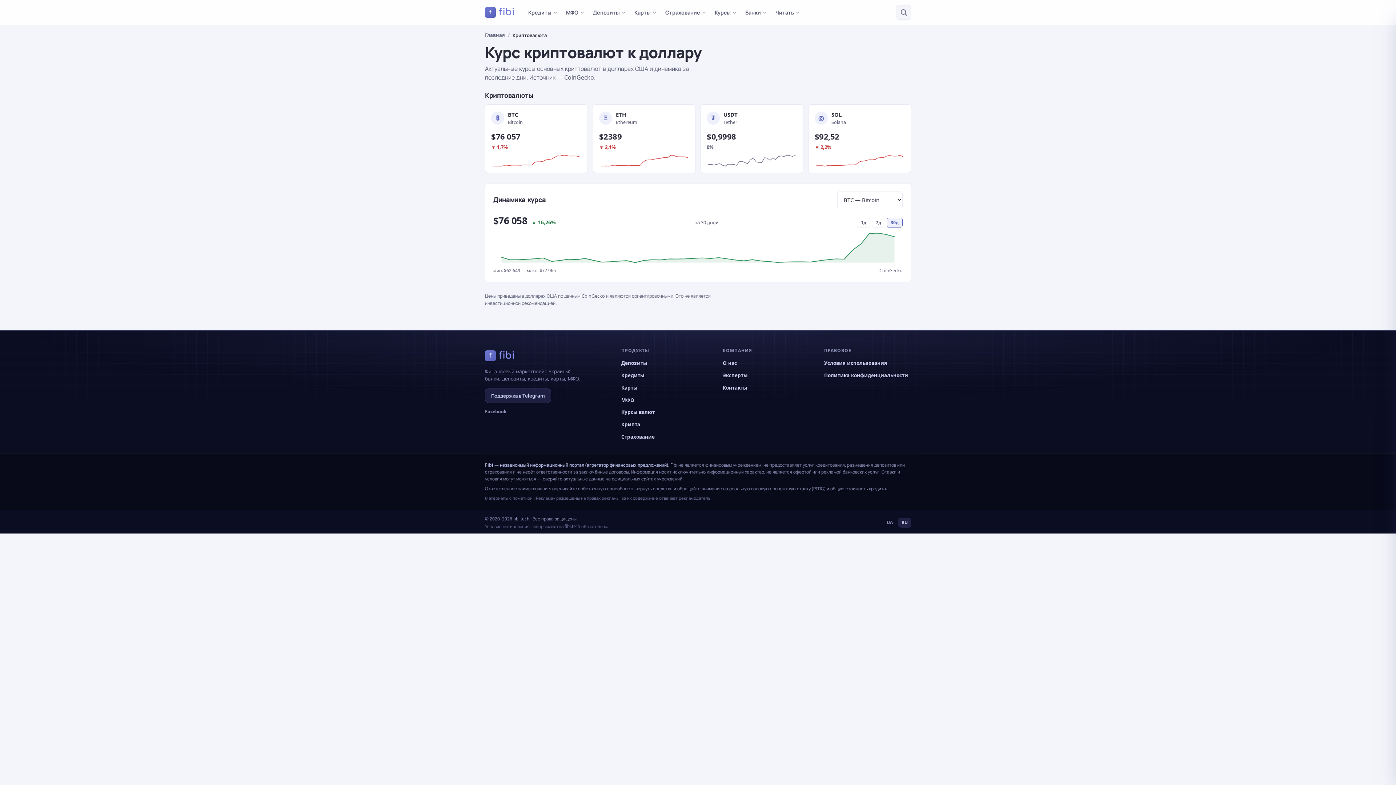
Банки (753, 12)
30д (895, 223)
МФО (572, 12)
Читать (784, 12)
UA (890, 522)
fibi (502, 12)
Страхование (682, 12)
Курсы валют (638, 412)
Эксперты (735, 375)
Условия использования (855, 363)
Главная (495, 35)
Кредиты (539, 12)
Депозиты (606, 12)
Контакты (735, 388)
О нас (730, 363)
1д (863, 223)
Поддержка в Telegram (518, 395)
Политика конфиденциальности (866, 375)
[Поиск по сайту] (903, 12)
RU (905, 522)
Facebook (496, 411)
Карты (642, 12)
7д (878, 223)
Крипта (630, 424)
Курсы (723, 12)
